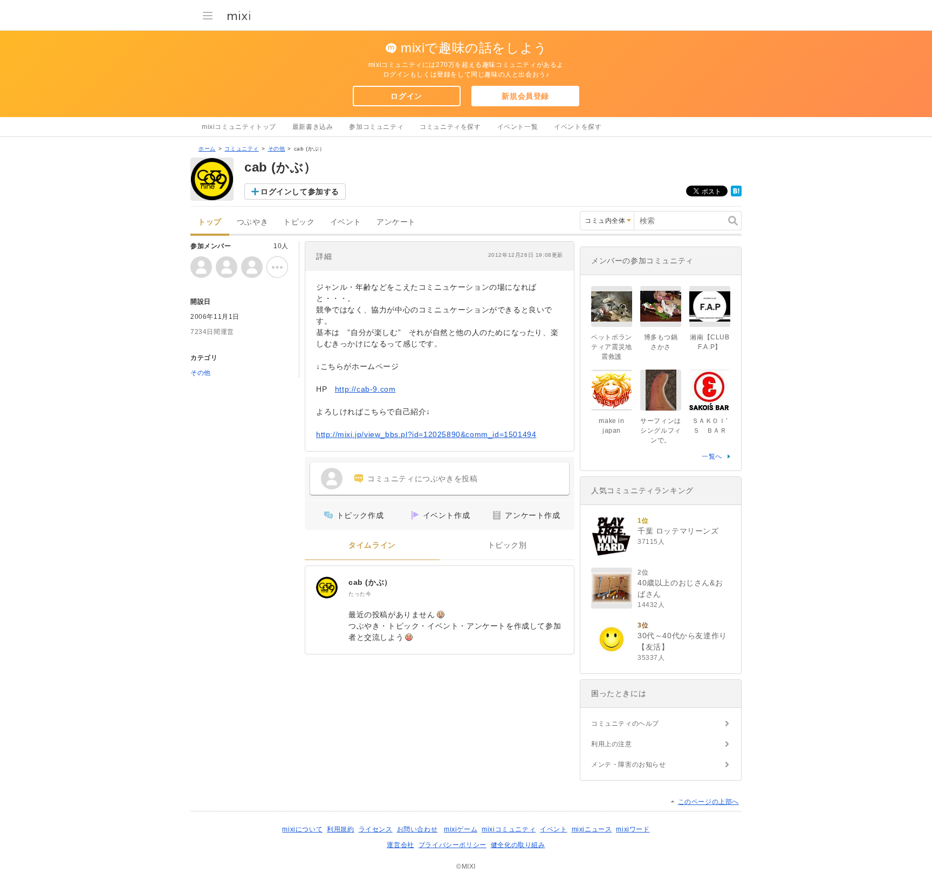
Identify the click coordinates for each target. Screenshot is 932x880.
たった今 (359, 594)
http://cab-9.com (365, 389)
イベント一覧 (517, 127)
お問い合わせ (417, 829)
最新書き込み (312, 127)
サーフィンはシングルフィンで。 (660, 430)
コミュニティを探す (450, 127)
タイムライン (372, 545)
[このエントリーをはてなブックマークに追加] (736, 194)
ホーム (207, 149)
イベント (345, 222)
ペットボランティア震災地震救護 (611, 346)
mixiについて (302, 829)
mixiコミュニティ (509, 829)
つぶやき (252, 222)
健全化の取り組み (518, 845)
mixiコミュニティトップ (239, 127)
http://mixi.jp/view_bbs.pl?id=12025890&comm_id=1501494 (426, 434)
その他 (276, 149)
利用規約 (340, 829)
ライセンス (376, 829)
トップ (210, 222)
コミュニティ (241, 149)
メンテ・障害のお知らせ (628, 764)
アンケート (396, 222)
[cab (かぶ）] (327, 587)
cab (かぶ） (370, 582)
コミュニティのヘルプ (625, 723)
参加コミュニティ (376, 127)
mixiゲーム (460, 829)
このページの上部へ (708, 802)
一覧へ (712, 456)
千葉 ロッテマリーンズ (678, 531)
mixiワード (632, 829)
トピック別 (507, 545)
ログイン (406, 96)
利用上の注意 (611, 744)
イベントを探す (577, 127)
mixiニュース (592, 829)
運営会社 (400, 845)
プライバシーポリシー (452, 845)
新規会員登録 (525, 96)
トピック (298, 222)
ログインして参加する (300, 191)
